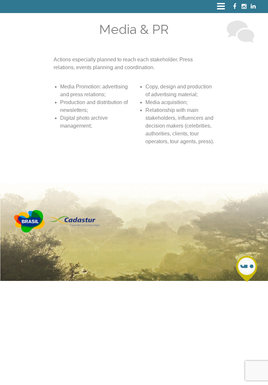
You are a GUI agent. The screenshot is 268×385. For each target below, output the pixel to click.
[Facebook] (234, 6)
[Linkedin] (252, 6)
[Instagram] (243, 6)
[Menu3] (218, 6)
